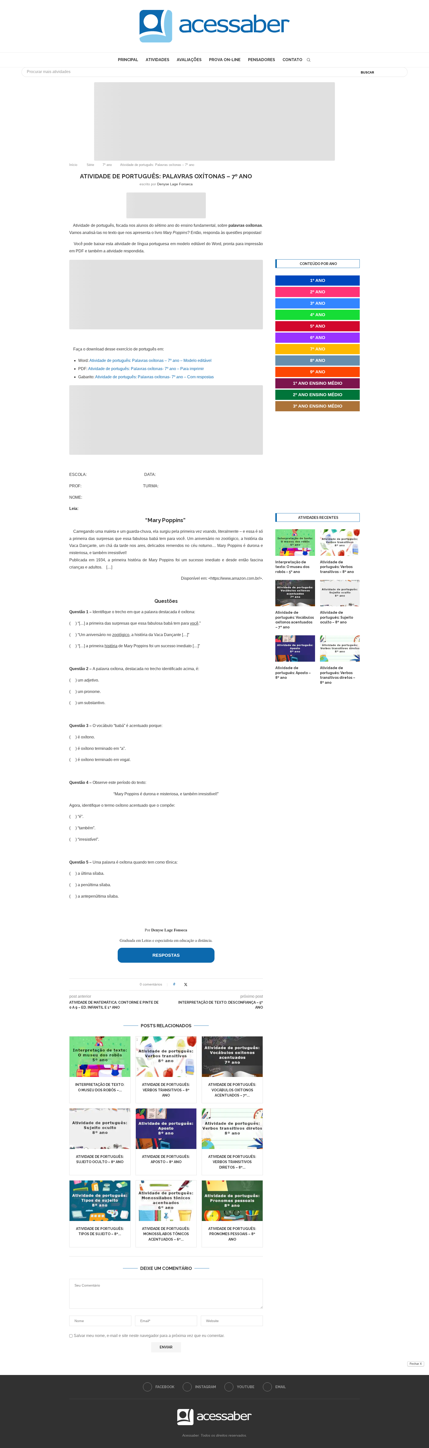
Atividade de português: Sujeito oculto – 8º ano (336, 617)
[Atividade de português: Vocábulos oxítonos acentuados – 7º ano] (232, 1056)
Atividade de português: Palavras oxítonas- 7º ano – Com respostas (154, 377)
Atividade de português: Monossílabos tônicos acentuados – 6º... (166, 1234)
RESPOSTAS (166, 955)
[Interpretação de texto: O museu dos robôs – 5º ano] (100, 1056)
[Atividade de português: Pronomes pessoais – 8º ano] (232, 1201)
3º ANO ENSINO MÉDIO (317, 406)
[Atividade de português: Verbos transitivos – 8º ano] (166, 1056)
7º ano (107, 165)
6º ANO (317, 337)
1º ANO (317, 280)
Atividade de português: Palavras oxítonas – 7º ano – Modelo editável (150, 360)
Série (90, 165)
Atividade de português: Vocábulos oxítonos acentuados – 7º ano (294, 619)
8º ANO (317, 360)
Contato (292, 59)
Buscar (367, 72)
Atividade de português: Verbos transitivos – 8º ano (166, 1090)
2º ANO (317, 291)
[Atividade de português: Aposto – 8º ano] (166, 1128)
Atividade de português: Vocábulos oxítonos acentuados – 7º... (232, 1090)
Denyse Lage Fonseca (175, 184)
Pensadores (261, 59)
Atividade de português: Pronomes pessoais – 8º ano (232, 1234)
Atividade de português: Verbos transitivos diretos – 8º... (232, 1162)
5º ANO (317, 326)
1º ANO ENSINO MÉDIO (317, 383)
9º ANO (317, 371)
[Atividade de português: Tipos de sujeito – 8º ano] (100, 1201)
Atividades (157, 59)
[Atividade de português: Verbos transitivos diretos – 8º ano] (232, 1128)
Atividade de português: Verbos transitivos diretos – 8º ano (337, 675)
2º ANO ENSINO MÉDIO (317, 394)
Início (73, 165)
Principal (128, 59)
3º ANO (317, 303)
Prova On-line (225, 59)
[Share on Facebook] (180, 984)
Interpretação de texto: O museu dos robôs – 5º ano (292, 567)
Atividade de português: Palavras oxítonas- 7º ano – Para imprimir (146, 369)
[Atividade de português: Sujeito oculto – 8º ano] (100, 1128)
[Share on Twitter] (185, 984)
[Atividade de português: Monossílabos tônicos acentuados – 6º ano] (166, 1201)
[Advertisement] (387, 1399)
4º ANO (317, 314)
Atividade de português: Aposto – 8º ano (293, 673)
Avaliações (189, 59)
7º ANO (317, 348)
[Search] (308, 60)
